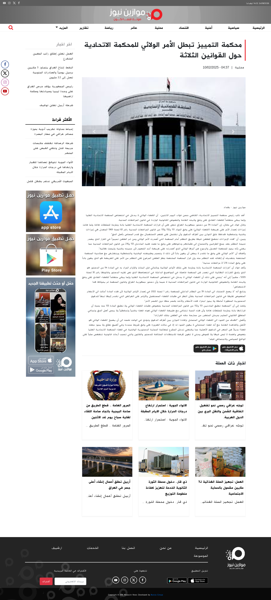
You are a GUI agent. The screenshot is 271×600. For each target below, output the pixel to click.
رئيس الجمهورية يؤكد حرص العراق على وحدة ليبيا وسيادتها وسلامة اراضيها (50, 91)
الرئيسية (259, 28)
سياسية (233, 28)
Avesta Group (157, 594)
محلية (159, 28)
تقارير (83, 28)
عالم (134, 28)
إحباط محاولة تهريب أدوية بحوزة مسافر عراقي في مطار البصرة (52, 131)
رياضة (109, 28)
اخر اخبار (64, 44)
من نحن (165, 548)
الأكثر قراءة (62, 119)
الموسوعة (201, 556)
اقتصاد (184, 28)
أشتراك (46, 581)
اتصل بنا (128, 548)
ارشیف (57, 548)
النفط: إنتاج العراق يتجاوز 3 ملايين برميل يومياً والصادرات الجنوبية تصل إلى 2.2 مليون (50, 72)
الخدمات (92, 548)
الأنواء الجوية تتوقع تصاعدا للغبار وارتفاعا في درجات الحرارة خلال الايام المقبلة (51, 167)
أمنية (208, 28)
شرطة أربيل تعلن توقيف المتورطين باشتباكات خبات (55, 107)
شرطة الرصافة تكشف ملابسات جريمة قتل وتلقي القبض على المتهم (53, 148)
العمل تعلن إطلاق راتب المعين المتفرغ (53, 56)
